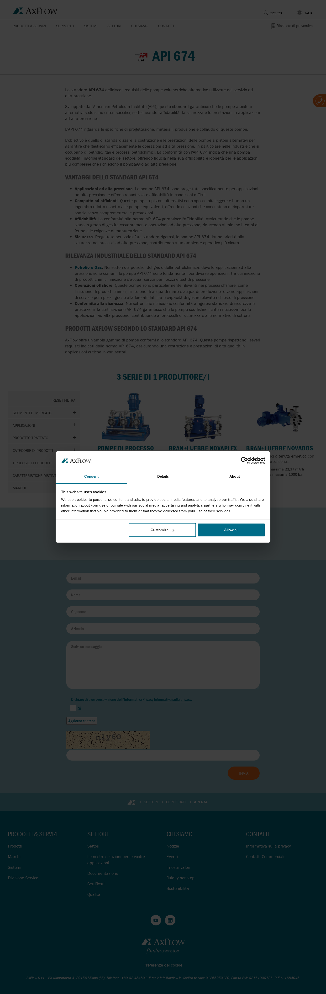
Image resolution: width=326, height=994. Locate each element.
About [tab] (234, 476)
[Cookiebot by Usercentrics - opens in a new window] (244, 460)
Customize (159, 530)
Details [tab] (163, 476)
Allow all (231, 530)
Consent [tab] (91, 476)
